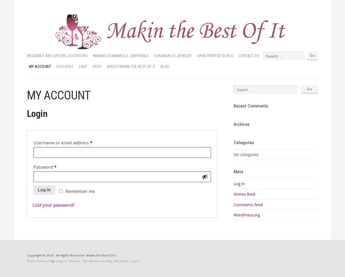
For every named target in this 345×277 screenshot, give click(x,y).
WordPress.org (247, 214)
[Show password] (205, 177)
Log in (44, 190)
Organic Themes (68, 261)
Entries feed (244, 194)
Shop (97, 66)
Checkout (65, 66)
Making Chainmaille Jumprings (121, 56)
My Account (40, 66)
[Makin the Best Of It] (172, 32)
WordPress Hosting (97, 261)
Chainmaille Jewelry (173, 56)
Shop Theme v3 (38, 261)
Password (53, 167)
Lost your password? (54, 205)
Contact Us (248, 56)
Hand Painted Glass (215, 56)
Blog (165, 66)
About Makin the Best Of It (131, 66)
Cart (83, 66)
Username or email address (71, 143)
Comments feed (248, 204)
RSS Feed (121, 261)
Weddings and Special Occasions (57, 56)
